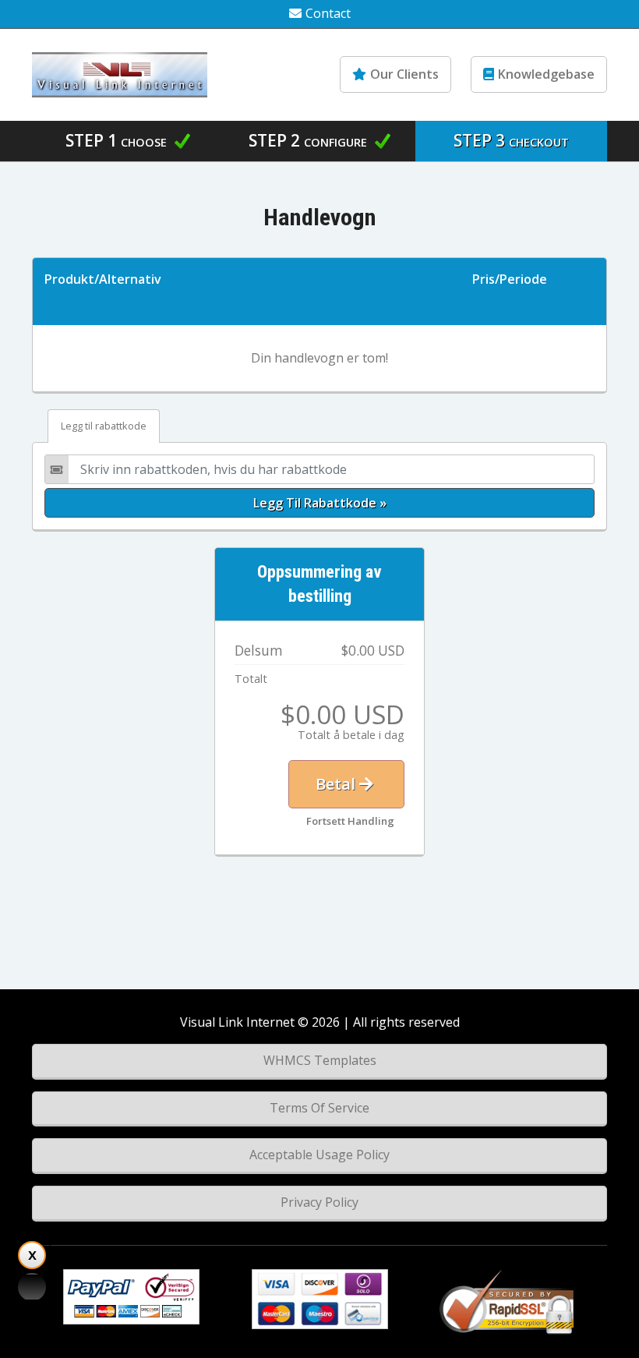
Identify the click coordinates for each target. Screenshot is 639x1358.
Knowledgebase (546, 74)
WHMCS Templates (319, 1060)
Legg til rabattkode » (320, 502)
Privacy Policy (319, 1202)
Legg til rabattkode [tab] (104, 426)
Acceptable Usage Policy (319, 1154)
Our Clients (404, 74)
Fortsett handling (350, 821)
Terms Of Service (319, 1107)
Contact (328, 13)
